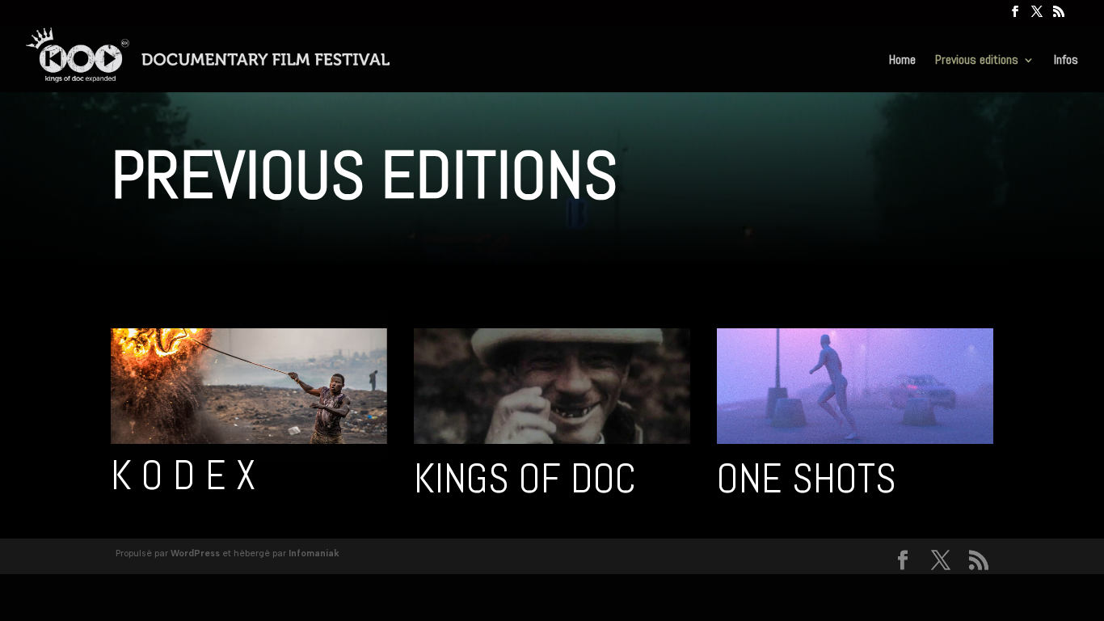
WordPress (195, 553)
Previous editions (976, 61)
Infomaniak (314, 553)
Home (902, 61)
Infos (1066, 61)
